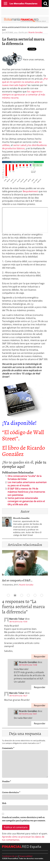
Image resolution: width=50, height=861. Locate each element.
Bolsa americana (10, 27)
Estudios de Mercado (28, 27)
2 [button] (15, 595)
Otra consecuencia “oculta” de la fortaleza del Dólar (25, 477)
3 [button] (21, 595)
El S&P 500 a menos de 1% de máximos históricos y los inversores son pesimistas (26, 491)
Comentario (8, 748)
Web (4, 803)
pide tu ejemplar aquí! (24, 464)
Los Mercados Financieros (23, 3)
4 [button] (28, 595)
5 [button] (35, 595)
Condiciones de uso (10, 856)
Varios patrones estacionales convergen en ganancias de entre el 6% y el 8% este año (26, 501)
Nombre (6, 781)
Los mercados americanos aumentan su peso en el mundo (27, 484)
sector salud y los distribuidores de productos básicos (24, 147)
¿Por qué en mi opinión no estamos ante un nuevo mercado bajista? (25, 82)
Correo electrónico (11, 792)
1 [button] (8, 595)
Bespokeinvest (30, 191)
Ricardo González (35, 32)
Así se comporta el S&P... (17, 580)
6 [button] (41, 595)
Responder (39, 656)
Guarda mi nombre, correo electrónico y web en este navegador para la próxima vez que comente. (24, 819)
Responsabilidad (25, 856)
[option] (25, 569)
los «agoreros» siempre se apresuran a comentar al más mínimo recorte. (23, 94)
